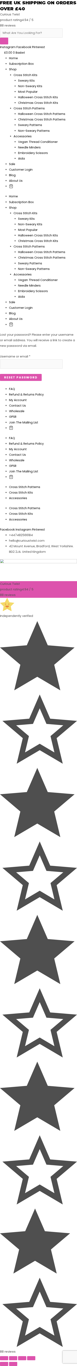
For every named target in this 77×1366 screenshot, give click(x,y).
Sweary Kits (26, 81)
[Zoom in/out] (31, 1358)
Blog (12, 175)
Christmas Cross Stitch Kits (38, 103)
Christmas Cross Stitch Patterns (42, 119)
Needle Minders (29, 147)
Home (13, 58)
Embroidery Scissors (33, 153)
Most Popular (28, 92)
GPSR (12, 417)
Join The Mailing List (23, 422)
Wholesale (16, 411)
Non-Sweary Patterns (34, 131)
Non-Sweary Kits (30, 86)
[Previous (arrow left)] (4, 1364)
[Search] (4, 41)
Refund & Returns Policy (26, 394)
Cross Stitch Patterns (29, 108)
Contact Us (17, 406)
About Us (16, 181)
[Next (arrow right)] (13, 1364)
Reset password (21, 377)
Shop (13, 69)
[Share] (13, 1358)
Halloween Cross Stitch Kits (38, 97)
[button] (11, 186)
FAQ (12, 389)
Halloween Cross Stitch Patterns (41, 114)
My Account (18, 400)
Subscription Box (21, 64)
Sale (12, 164)
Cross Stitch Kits (25, 75)
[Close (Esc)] (4, 1358)
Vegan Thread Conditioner (38, 142)
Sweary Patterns (30, 125)
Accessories (23, 136)
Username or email (15, 356)
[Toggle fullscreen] (22, 1358)
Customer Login (21, 170)
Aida (21, 158)
